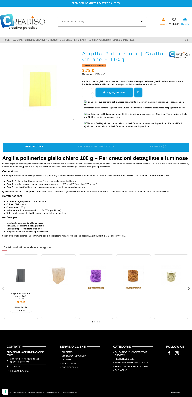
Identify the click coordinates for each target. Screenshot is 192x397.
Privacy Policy (70, 363)
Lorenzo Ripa (185, 392)
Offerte (67, 359)
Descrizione (34, 146)
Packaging (121, 370)
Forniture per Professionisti (132, 366)
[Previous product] (186, 40)
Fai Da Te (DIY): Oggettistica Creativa (131, 353)
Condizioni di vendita (74, 356)
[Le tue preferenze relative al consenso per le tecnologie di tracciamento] (5, 392)
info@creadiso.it (20, 371)
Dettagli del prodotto (96, 146)
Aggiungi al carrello (116, 92)
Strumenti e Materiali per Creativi (109, 236)
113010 (21, 299)
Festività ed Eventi (126, 359)
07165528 (15, 366)
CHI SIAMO (67, 352)
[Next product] (187, 40)
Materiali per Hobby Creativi (131, 362)
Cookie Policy (70, 367)
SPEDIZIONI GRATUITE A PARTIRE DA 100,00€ (96, 3)
